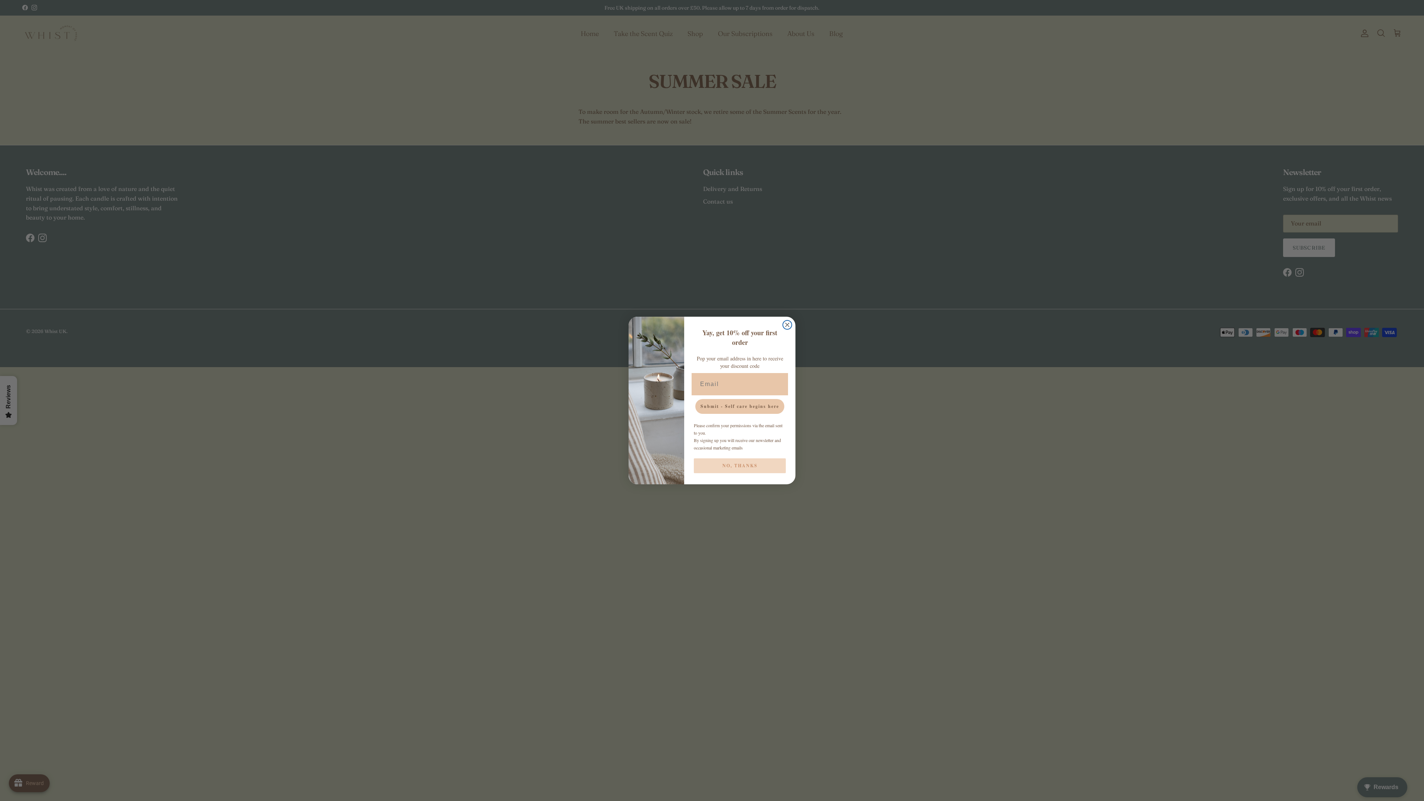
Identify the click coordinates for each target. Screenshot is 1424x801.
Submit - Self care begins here (740, 406)
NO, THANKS (740, 465)
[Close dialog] (787, 324)
